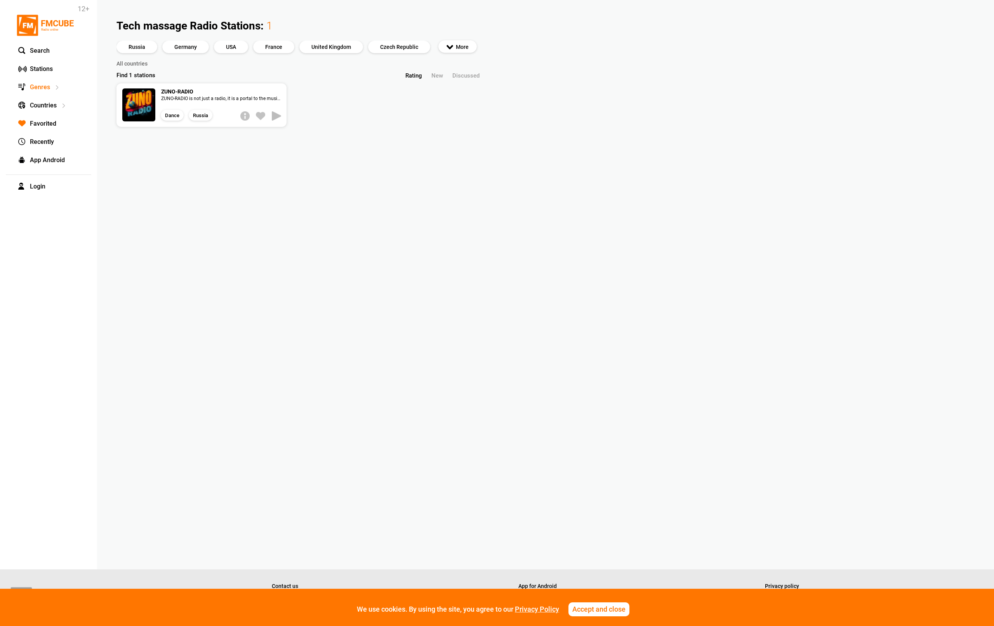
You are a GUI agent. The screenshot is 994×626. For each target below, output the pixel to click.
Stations (41, 69)
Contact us (285, 586)
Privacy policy (782, 586)
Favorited (43, 123)
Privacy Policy (537, 609)
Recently (42, 141)
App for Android (537, 586)
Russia (200, 115)
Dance (172, 115)
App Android (47, 160)
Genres (40, 87)
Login (37, 186)
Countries (43, 105)
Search (40, 50)
